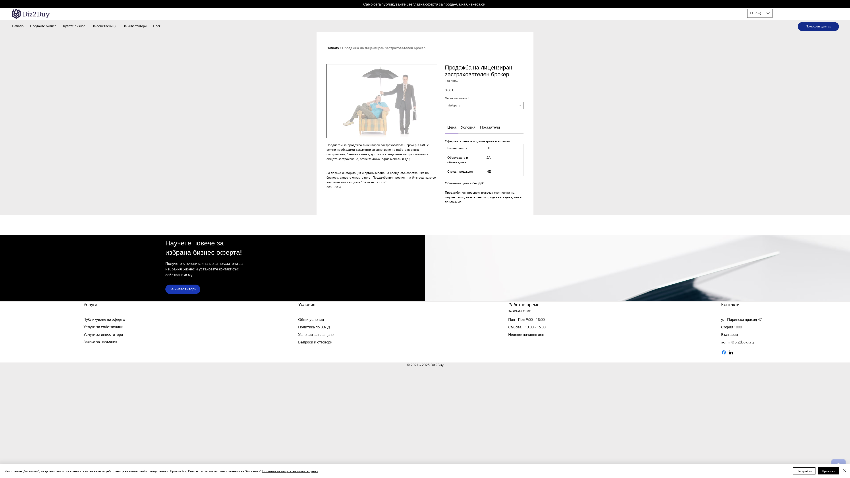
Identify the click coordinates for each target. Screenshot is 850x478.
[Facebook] (723, 352)
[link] (451, 127)
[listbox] (760, 13)
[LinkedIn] (731, 352)
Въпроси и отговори (315, 342)
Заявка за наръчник (100, 342)
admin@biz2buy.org (737, 342)
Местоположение (457, 98)
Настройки (804, 471)
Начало (332, 48)
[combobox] (484, 105)
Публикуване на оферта (104, 319)
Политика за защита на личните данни (290, 471)
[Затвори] (844, 470)
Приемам (829, 471)
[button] (760, 13)
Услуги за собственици (103, 327)
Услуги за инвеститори (103, 334)
